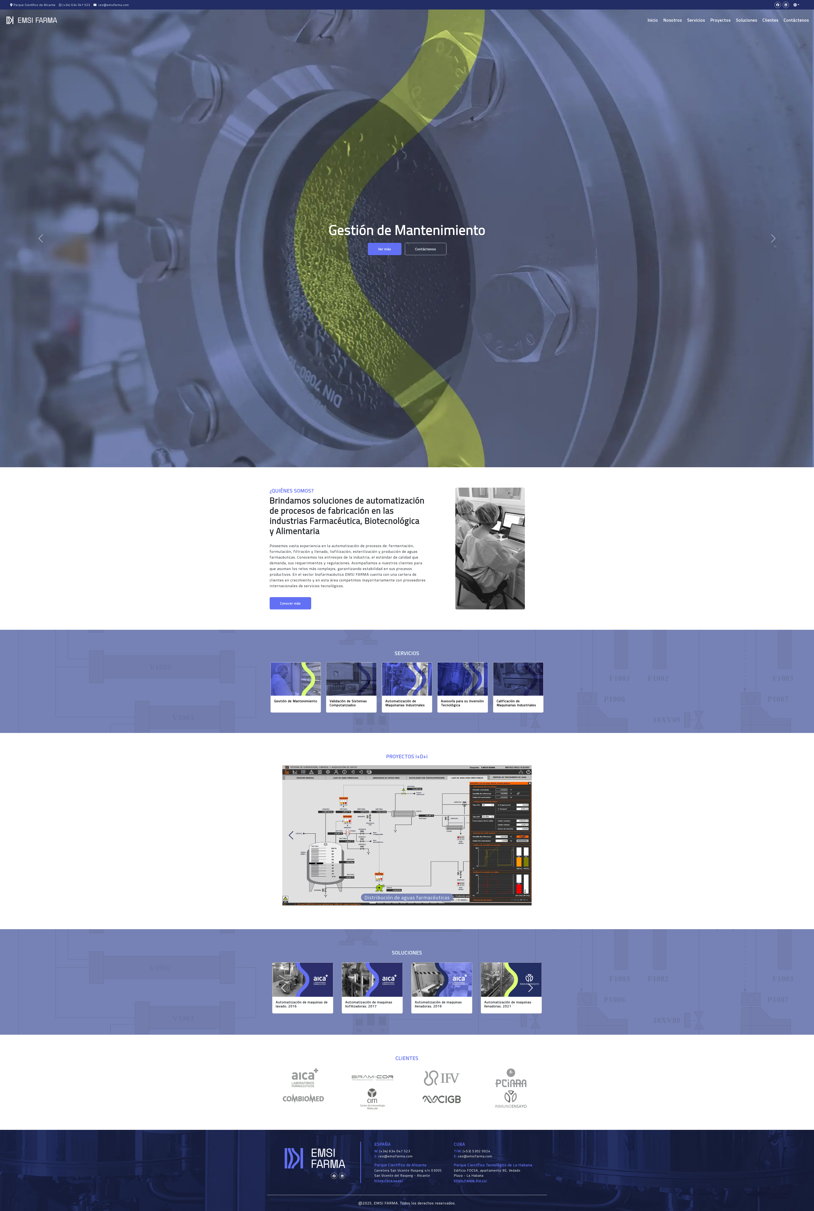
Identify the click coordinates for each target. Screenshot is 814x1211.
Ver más (384, 257)
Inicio (653, 20)
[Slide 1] (380, 903)
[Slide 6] (418, 903)
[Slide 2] (388, 903)
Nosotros (672, 20)
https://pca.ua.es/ (388, 1180)
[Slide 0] (372, 903)
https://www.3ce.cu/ (470, 1180)
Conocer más (290, 603)
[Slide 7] (426, 903)
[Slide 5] (411, 903)
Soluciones (746, 20)
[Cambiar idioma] (796, 5)
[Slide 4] (403, 903)
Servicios (696, 20)
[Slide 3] (395, 903)
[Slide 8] (434, 903)
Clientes (770, 20)
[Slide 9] (441, 903)
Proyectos (720, 20)
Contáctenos (796, 20)
